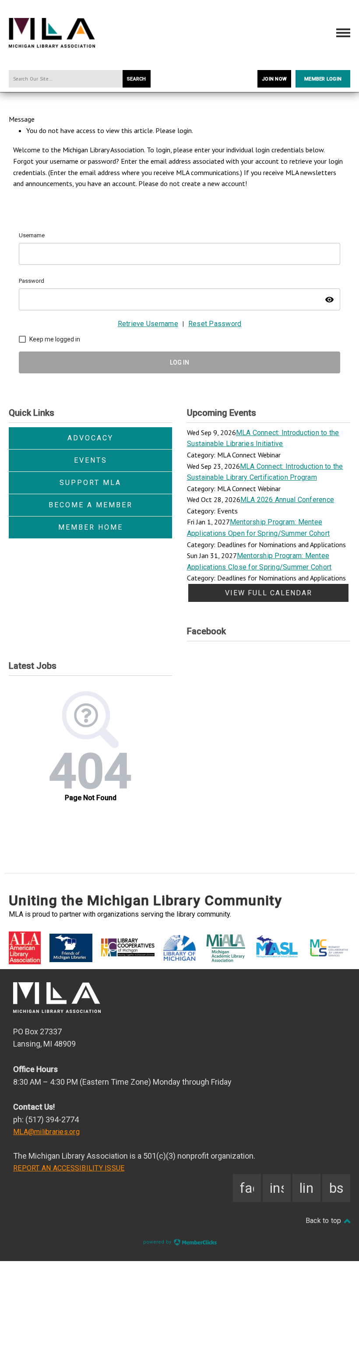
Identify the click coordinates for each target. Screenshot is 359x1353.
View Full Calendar (268, 593)
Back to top (324, 1220)
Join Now (274, 79)
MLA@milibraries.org (46, 1132)
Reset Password (215, 324)
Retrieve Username (148, 324)
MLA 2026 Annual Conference (287, 500)
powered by (158, 1242)
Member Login (322, 79)
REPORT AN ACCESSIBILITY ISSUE (68, 1168)
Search (136, 79)
